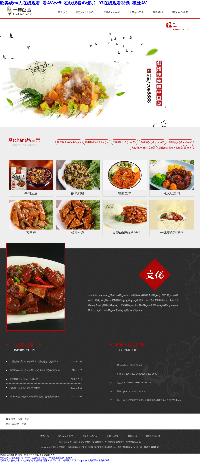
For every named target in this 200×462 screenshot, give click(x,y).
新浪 (27, 419)
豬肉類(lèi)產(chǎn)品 (69, 142)
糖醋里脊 (124, 193)
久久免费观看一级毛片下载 (96, 460)
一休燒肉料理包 (171, 232)
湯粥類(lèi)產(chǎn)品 (180, 142)
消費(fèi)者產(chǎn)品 (171, 147)
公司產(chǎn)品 (111, 12)
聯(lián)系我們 (180, 12)
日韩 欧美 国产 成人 (52, 460)
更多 (189, 147)
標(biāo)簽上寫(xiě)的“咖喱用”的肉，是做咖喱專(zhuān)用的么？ (36, 396)
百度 (20, 419)
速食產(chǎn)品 (133, 442)
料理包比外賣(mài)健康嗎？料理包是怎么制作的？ (34, 361)
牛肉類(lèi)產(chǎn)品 (124, 142)
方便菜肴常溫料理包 (114, 442)
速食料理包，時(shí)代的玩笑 (24, 379)
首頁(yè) (62, 12)
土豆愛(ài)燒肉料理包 (124, 232)
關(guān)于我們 (85, 12)
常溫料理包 (97, 442)
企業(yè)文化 (136, 12)
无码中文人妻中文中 (10, 460)
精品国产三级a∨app (72, 460)
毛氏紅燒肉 (171, 193)
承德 (24, 424)
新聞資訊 (158, 12)
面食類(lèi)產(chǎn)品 (152, 142)
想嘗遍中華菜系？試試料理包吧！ (26, 387)
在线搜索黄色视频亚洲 (31, 460)
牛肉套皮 (31, 193)
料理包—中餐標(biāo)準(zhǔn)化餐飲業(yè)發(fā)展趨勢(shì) (36, 370)
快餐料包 (86, 442)
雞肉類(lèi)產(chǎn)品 (97, 142)
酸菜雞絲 (77, 193)
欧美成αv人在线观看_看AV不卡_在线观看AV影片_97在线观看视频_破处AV (73, 2)
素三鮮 (31, 232)
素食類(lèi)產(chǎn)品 (143, 147)
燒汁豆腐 (77, 232)
